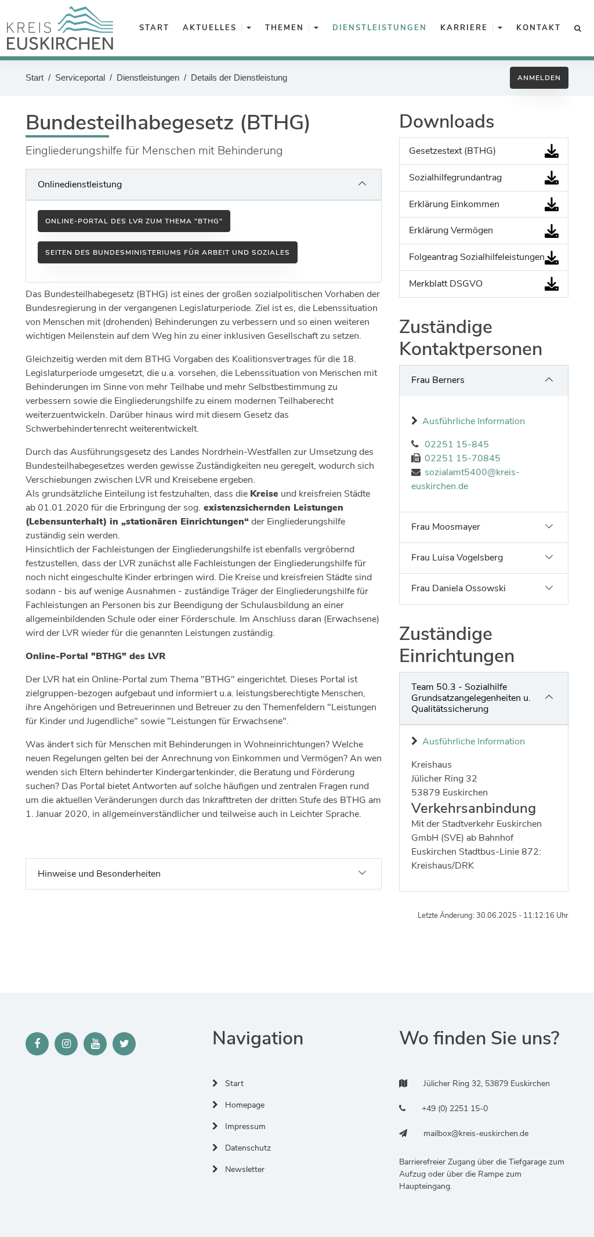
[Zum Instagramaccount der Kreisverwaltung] (66, 1043)
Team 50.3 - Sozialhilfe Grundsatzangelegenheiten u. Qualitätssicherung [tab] (471, 698)
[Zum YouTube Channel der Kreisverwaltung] (95, 1043)
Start (35, 77)
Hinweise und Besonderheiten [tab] (99, 873)
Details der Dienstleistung (239, 77)
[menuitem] (152, 28)
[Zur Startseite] (60, 28)
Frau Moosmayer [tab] (445, 526)
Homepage (244, 1105)
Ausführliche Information (473, 421)
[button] (248, 28)
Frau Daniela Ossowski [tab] (458, 588)
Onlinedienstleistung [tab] (80, 184)
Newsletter (244, 1169)
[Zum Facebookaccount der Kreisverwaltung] (37, 1043)
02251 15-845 (457, 444)
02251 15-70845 (463, 458)
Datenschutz (247, 1147)
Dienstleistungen (148, 77)
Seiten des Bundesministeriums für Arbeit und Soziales (167, 252)
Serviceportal (80, 77)
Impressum (244, 1126)
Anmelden (539, 77)
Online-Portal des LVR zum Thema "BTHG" (134, 221)
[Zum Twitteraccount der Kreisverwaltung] (124, 1043)
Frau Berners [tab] (438, 380)
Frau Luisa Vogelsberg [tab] (457, 557)
